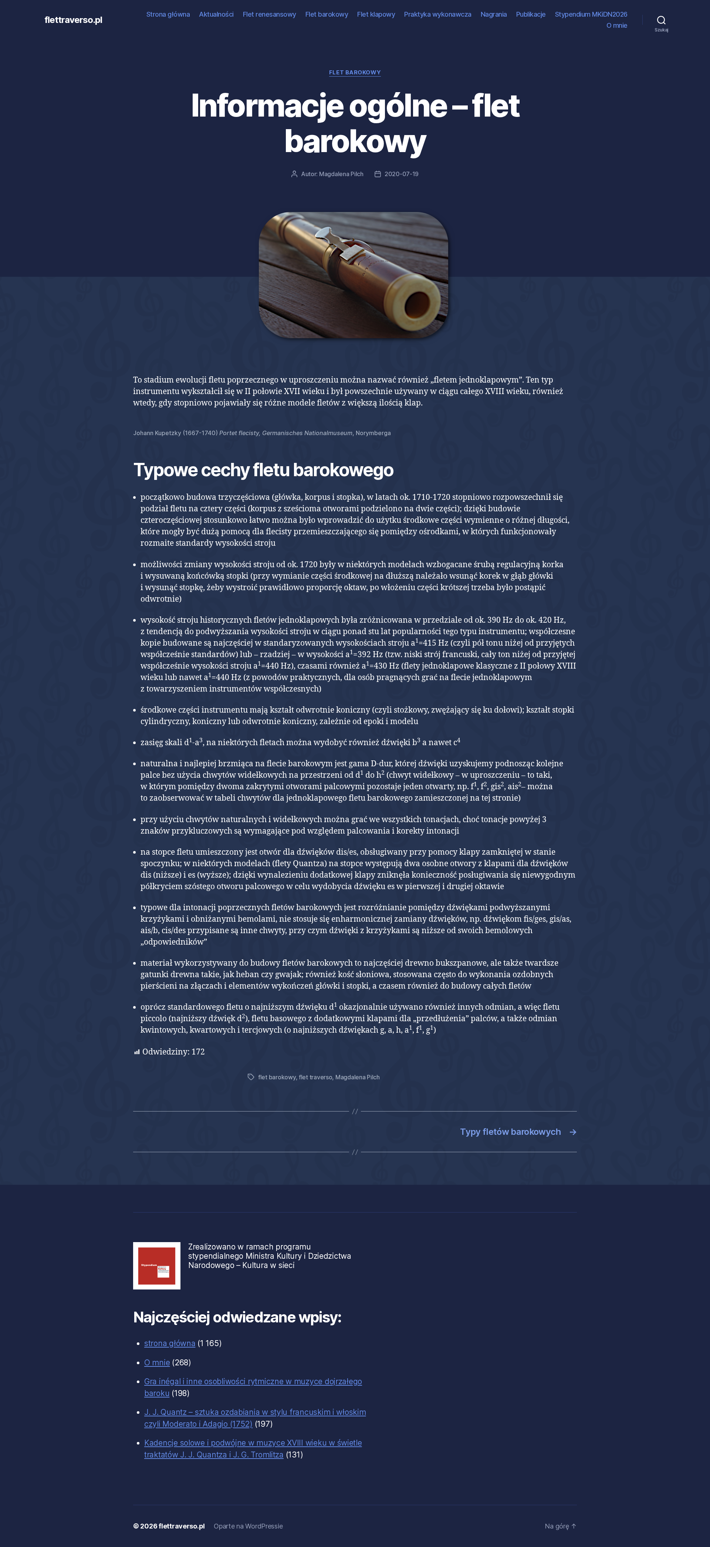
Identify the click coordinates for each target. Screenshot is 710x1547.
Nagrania (494, 14)
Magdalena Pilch (341, 174)
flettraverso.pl (73, 20)
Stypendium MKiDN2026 (591, 14)
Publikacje (531, 14)
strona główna (170, 1343)
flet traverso (315, 1077)
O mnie (617, 25)
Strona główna (168, 14)
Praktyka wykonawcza (437, 14)
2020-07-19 (402, 174)
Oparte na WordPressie (248, 1526)
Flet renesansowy (269, 14)
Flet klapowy (376, 14)
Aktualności (216, 14)
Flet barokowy (326, 14)
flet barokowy (277, 1077)
